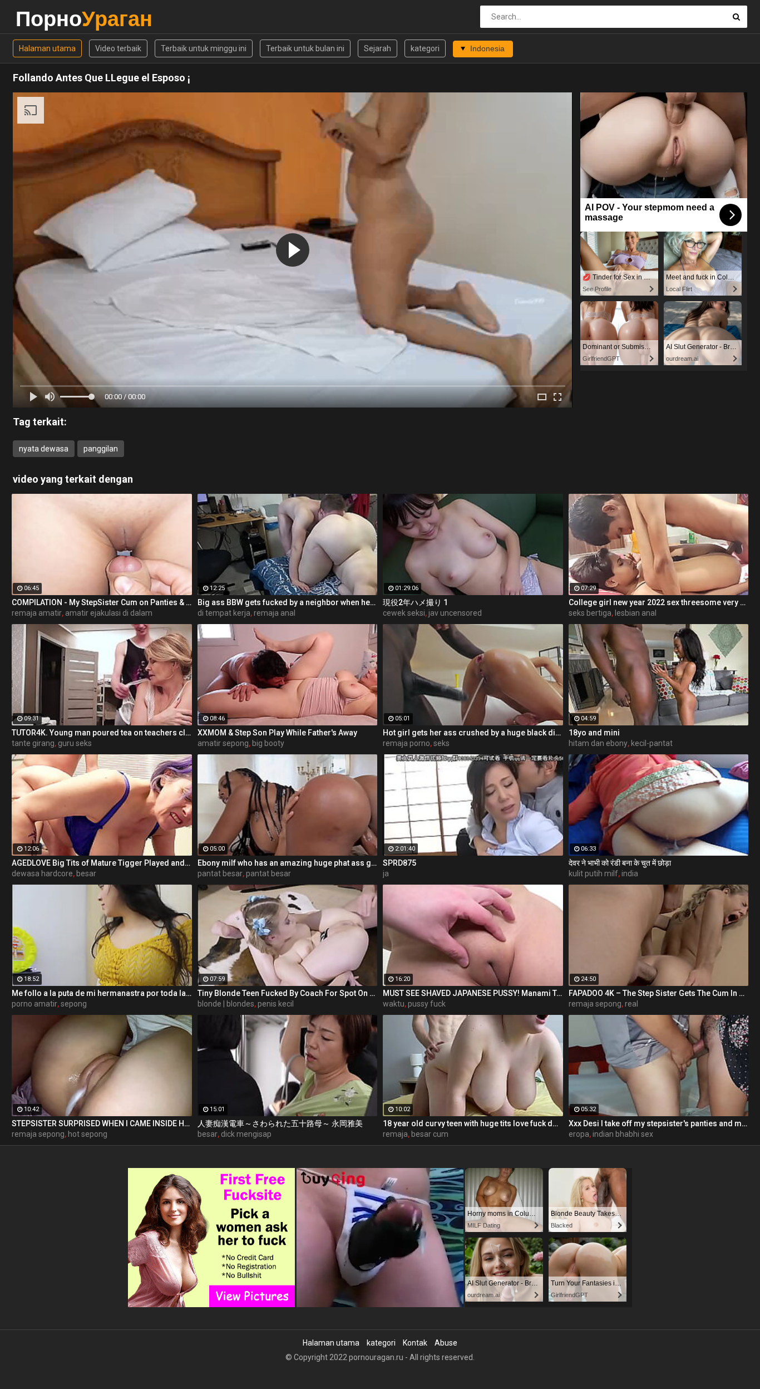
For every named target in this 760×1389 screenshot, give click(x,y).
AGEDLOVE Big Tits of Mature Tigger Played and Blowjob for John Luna (102, 862)
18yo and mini (594, 732)
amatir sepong (223, 743)
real (631, 1003)
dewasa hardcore (42, 873)
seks (441, 743)
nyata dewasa (43, 448)
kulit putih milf (593, 873)
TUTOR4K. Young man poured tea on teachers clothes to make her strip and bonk (102, 732)
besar (86, 873)
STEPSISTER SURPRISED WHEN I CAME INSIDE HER (102, 1123)
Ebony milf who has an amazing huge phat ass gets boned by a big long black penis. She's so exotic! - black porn (288, 862)
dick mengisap (246, 1134)
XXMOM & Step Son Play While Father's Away (277, 732)
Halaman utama (47, 48)
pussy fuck (427, 1003)
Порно (45, 19)
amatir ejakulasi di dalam (108, 612)
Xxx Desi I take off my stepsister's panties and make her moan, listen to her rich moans (659, 1123)
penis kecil (276, 1003)
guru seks (75, 743)
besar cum (429, 1134)
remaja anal (274, 612)
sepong (74, 1003)
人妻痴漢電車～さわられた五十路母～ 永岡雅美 (280, 1123)
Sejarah (377, 48)
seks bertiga (590, 612)
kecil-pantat (652, 743)
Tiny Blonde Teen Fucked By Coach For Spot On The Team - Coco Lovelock (288, 993)
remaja (395, 1134)
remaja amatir (37, 612)
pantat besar (220, 873)
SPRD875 (399, 862)
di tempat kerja (224, 612)
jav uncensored (455, 612)
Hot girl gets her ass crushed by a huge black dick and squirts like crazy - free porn (473, 732)
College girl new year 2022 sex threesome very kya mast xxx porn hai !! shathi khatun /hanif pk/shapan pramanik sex (659, 602)
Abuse (446, 1342)
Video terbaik (118, 48)
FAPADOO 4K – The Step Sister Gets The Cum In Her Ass (659, 993)
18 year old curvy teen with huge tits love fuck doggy (473, 1123)
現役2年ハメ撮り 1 (415, 602)
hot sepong (87, 1134)
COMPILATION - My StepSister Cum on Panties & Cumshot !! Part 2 (102, 602)
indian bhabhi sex (623, 1134)
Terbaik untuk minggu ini (203, 48)
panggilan (100, 448)
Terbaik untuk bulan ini (305, 48)
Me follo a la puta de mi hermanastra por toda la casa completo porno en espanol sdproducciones (102, 993)
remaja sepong (595, 1003)
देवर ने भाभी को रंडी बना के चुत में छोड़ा (620, 862)
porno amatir (34, 1003)
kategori (425, 48)
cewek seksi (404, 612)
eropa (579, 1134)
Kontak (415, 1342)
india (629, 873)
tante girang (33, 743)
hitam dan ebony (598, 743)
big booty (268, 743)
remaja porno (406, 743)
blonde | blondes (226, 1003)
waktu (393, 1003)
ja (386, 873)
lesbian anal (636, 612)
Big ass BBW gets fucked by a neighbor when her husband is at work (288, 602)
